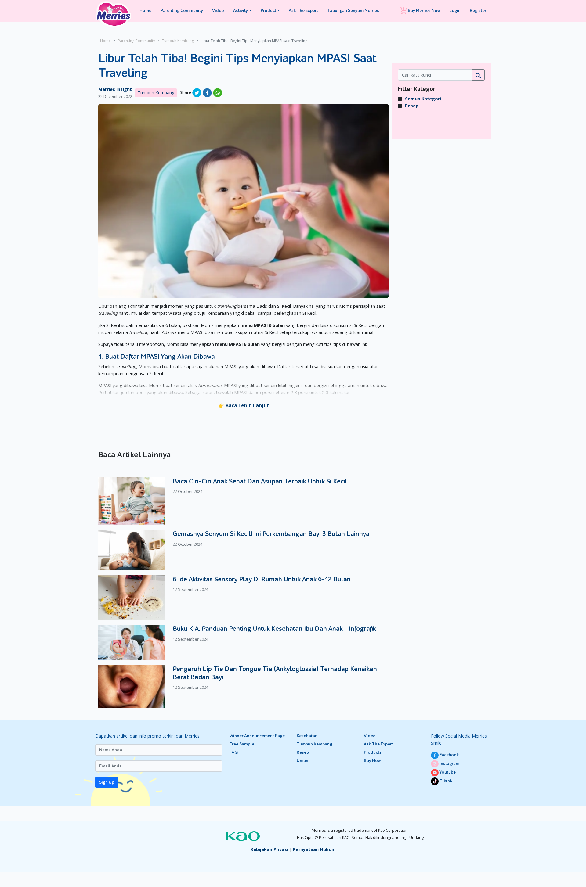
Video (218, 10)
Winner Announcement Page (257, 735)
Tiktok (445, 781)
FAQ (234, 752)
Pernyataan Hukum (314, 849)
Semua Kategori (423, 99)
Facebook (449, 754)
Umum (303, 760)
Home (145, 10)
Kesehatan (307, 735)
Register (478, 10)
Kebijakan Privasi (269, 849)
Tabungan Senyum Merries (353, 10)
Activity (240, 10)
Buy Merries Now (423, 10)
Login (455, 10)
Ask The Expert (303, 10)
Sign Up (106, 782)
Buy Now (372, 760)
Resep (411, 106)
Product (268, 10)
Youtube (447, 772)
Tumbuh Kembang (178, 40)
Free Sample (242, 744)
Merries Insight (115, 89)
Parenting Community (182, 10)
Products (373, 752)
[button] (243, 405)
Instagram (449, 763)
